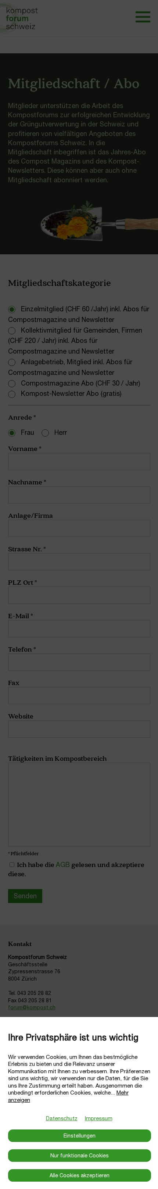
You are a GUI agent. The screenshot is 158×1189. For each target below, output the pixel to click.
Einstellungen (80, 1136)
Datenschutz (62, 1118)
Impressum (98, 1118)
